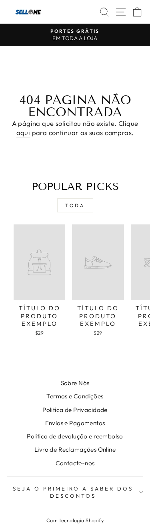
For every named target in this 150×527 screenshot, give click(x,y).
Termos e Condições (74, 396)
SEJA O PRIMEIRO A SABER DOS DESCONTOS (73, 492)
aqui (23, 132)
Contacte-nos (75, 463)
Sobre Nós (75, 383)
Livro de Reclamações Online (75, 449)
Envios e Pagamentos (75, 423)
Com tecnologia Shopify (75, 520)
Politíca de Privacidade (75, 410)
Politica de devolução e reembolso (75, 436)
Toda (74, 205)
